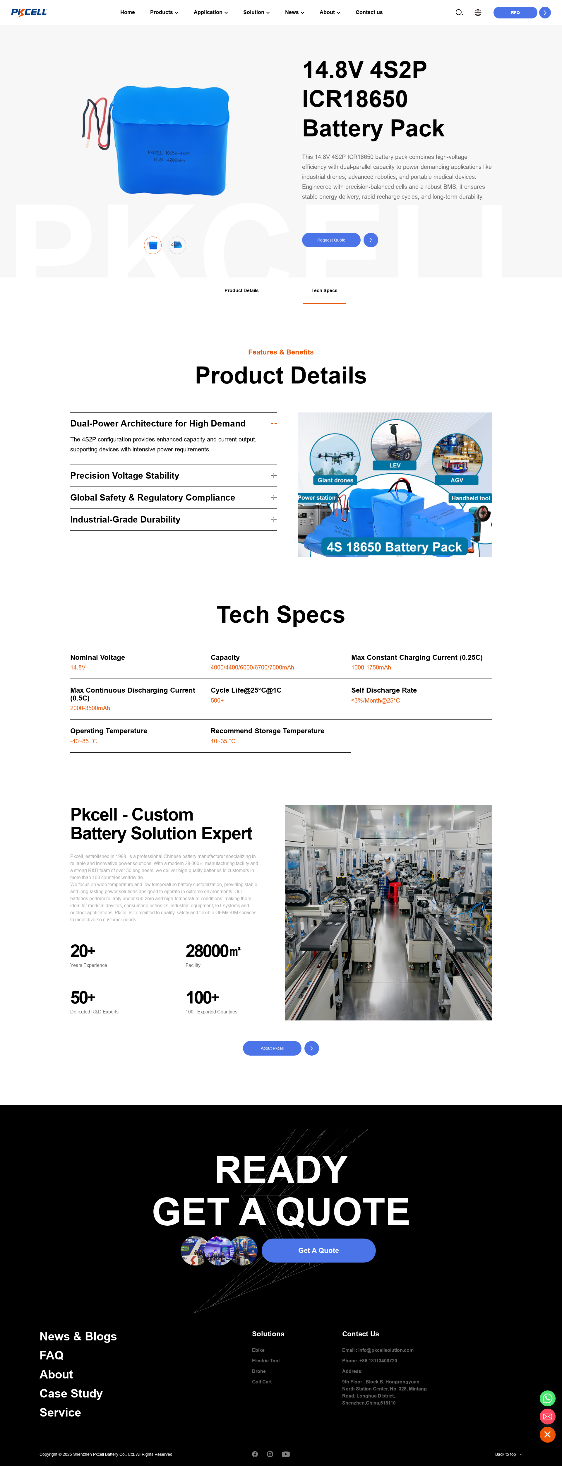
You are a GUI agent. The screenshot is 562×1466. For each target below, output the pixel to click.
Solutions (268, 1334)
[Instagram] (270, 1454)
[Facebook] (255, 1454)
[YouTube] (286, 1454)
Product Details (242, 290)
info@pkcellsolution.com (386, 1350)
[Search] (459, 12)
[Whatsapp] (548, 1398)
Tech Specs (324, 290)
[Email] (548, 1416)
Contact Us (360, 1334)
